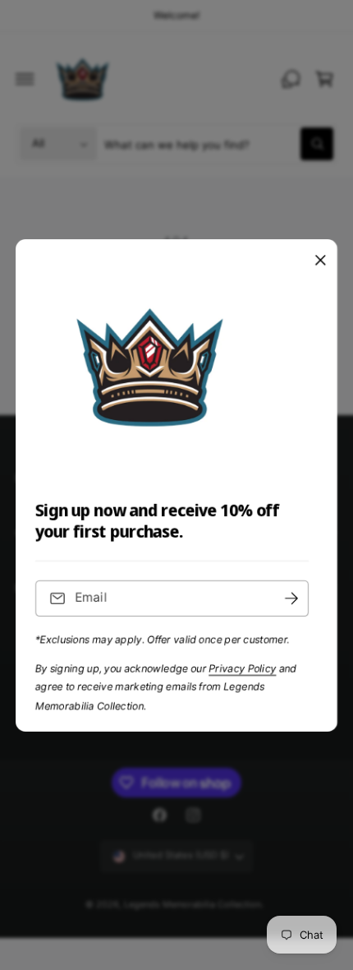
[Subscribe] (291, 598)
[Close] (320, 259)
